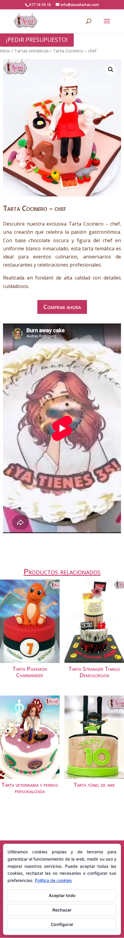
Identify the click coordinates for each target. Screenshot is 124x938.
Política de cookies (53, 880)
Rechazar (62, 909)
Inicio (5, 51)
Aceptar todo (62, 895)
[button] (110, 69)
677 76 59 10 (40, 4)
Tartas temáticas (31, 51)
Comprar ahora (62, 307)
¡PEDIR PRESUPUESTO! (37, 40)
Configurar (62, 924)
